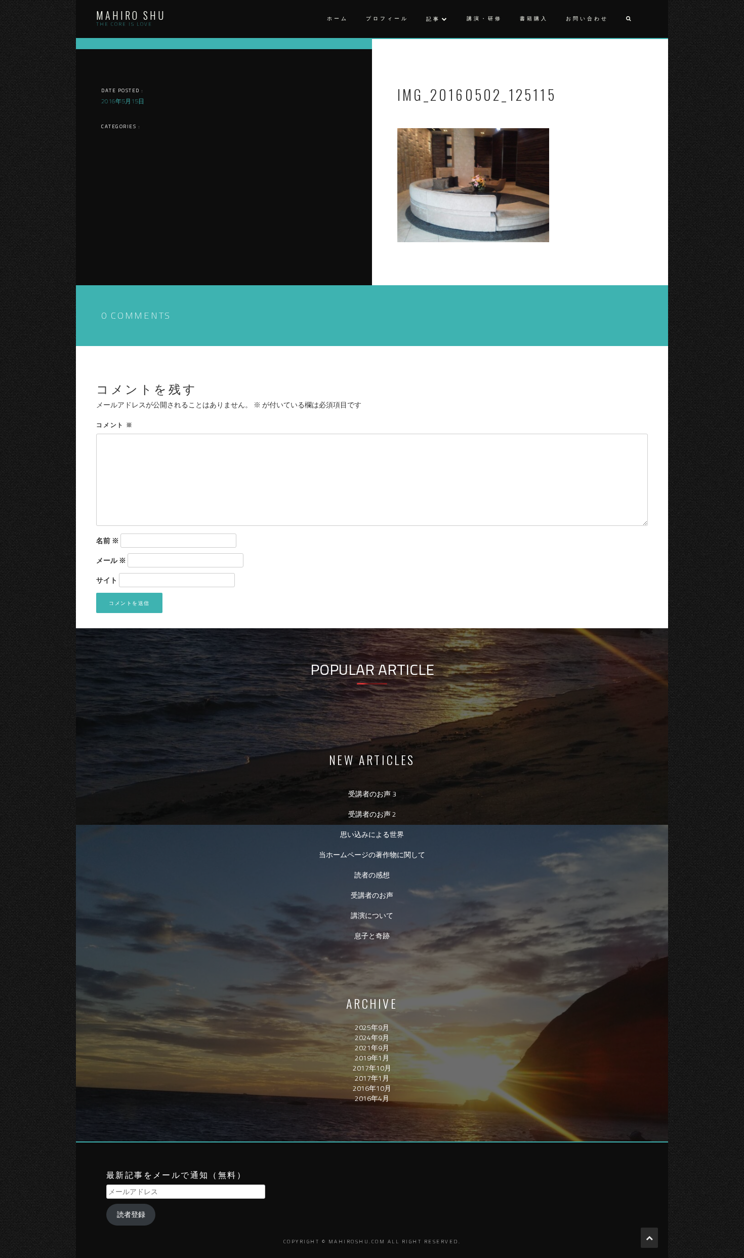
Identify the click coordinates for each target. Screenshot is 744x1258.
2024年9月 (372, 1037)
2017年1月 (372, 1078)
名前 (107, 541)
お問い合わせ (587, 18)
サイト (106, 580)
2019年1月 (372, 1057)
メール (111, 560)
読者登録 (131, 1214)
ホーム (337, 18)
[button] (628, 19)
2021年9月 (372, 1047)
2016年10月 (372, 1088)
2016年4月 (372, 1098)
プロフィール (387, 18)
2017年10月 (372, 1067)
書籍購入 (534, 18)
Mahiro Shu (131, 15)
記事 (433, 19)
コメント (114, 424)
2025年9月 (372, 1027)
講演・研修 (484, 18)
